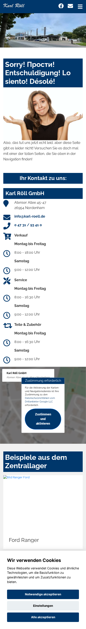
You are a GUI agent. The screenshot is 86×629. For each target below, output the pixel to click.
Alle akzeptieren (43, 617)
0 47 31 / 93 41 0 (28, 225)
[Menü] (80, 6)
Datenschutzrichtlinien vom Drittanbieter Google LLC (40, 399)
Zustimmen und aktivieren (43, 419)
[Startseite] (13, 5)
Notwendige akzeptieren (43, 594)
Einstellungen (43, 605)
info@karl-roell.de (29, 216)
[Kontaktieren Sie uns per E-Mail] (70, 6)
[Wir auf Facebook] (61, 6)
